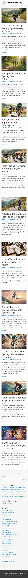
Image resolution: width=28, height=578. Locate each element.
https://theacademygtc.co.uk (8, 512)
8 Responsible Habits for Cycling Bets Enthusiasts (14, 76)
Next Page (20, 473)
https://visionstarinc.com (7, 536)
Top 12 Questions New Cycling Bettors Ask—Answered (13, 354)
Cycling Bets (4, 33)
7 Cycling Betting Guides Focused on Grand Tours (13, 496)
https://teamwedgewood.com (8, 532)
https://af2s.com (5, 530)
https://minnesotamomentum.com (9, 521)
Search (3, 476)
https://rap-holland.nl (6, 514)
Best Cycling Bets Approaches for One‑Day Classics (10, 122)
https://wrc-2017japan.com (8, 525)
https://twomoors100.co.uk (8, 559)
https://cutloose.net (6, 519)
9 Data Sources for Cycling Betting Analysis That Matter (14, 446)
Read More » (4, 52)
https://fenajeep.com (6, 543)
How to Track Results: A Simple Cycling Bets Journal (13, 262)
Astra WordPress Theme (17, 575)
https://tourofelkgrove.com (8, 561)
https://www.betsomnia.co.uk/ (8, 566)
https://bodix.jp (5, 517)
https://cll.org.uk (5, 550)
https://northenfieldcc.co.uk (8, 556)
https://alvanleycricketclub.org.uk (9, 554)
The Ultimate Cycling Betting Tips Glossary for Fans (12, 28)
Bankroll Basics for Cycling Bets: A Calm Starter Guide (12, 310)
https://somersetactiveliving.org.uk (10, 534)
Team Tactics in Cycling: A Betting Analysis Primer (14, 169)
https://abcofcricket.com (7, 552)
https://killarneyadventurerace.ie (9, 523)
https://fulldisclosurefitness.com (9, 547)
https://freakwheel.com (7, 545)
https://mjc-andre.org (6, 541)
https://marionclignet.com (7, 539)
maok (3, 567)
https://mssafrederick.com (8, 528)
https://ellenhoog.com (7, 510)
